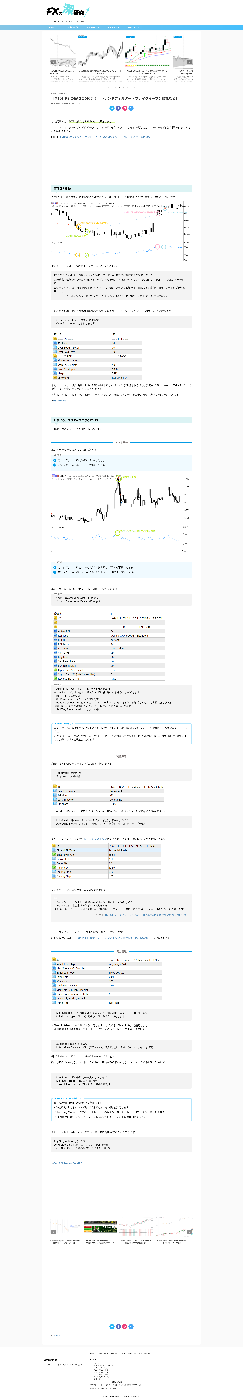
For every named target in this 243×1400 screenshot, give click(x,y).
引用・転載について (146, 1354)
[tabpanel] (74, 60)
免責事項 (114, 1354)
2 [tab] (112, 87)
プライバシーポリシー (128, 1354)
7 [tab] (131, 87)
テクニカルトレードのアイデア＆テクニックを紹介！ (62, 1365)
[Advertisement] (121, 165)
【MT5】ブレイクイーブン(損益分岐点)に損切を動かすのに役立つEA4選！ (146, 914)
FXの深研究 (49, 1359)
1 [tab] (108, 87)
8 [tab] (135, 87)
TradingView (94, 27)
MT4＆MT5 (114, 27)
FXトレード (134, 27)
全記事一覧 (74, 27)
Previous (53, 62)
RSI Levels (59, 400)
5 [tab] (123, 87)
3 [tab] (116, 87)
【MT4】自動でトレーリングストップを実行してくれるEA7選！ (113, 937)
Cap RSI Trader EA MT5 (67, 1163)
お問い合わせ (103, 1354)
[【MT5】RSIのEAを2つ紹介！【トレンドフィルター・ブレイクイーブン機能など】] (131, 108)
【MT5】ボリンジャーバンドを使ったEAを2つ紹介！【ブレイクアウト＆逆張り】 (106, 136)
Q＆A (93, 1354)
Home (53, 27)
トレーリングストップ (94, 838)
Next (189, 62)
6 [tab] (127, 87)
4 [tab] (119, 87)
